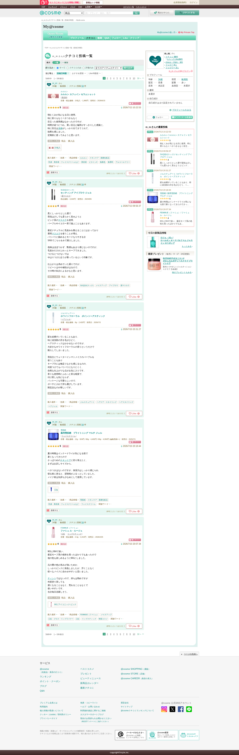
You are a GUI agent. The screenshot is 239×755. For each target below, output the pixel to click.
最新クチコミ (87, 687)
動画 (100, 38)
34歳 (160, 79)
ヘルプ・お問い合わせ (90, 707)
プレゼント (86, 673)
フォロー (116, 38)
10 (134, 78)
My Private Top (187, 32)
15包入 (57, 148)
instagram (164, 709)
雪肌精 (63, 430)
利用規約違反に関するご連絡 (93, 710)
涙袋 (60, 128)
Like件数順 (93, 73)
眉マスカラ (65, 196)
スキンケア (65, 460)
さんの (180, 71)
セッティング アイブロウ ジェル (76, 193)
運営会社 (125, 703)
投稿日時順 (62, 73)
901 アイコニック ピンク (65, 604)
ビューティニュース (90, 678)
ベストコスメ (141, 7)
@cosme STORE (133, 673)
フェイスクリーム (68, 436)
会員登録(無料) (179, 2)
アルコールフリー (123, 162)
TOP (43, 7)
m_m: (72, 56)
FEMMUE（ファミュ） (70, 528)
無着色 (102, 162)
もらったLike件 (175, 59)
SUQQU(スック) (67, 190)
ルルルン (64, 91)
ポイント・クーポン (50, 681)
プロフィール (77, 38)
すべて (62, 68)
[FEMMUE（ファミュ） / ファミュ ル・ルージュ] (53, 536)
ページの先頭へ (191, 654)
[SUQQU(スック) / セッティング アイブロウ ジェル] (53, 198)
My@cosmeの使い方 (166, 32)
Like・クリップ (131, 38)
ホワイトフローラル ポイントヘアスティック (83, 316)
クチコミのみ (75, 68)
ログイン (194, 2)
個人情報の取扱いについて (51, 710)
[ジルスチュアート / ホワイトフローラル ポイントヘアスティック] (53, 322)
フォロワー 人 (172, 68)
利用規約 (44, 707)
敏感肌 (184, 79)
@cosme (51, 670)
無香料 (110, 162)
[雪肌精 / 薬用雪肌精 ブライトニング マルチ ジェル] (53, 439)
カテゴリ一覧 (128, 7)
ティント (52, 578)
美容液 (64, 97)
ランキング (52, 7)
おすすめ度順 (78, 73)
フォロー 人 (171, 65)
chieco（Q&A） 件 (174, 62)
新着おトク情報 (93, 2)
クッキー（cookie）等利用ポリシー (55, 714)
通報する (52, 172)
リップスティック (74, 534)
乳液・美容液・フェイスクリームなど (63, 162)
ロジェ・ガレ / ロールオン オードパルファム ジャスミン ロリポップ (176, 240)
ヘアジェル (65, 319)
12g (56, 490)
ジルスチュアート (68, 313)
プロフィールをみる (181, 110)
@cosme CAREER (137, 678)
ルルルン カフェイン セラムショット (78, 94)
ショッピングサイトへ (135, 103)
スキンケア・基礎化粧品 (99, 158)
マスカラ (62, 220)
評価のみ (89, 68)
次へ (139, 78)
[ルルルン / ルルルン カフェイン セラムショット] (53, 100)
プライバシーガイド (48, 718)
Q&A (80, 7)
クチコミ (90, 38)
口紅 (63, 534)
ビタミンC (93, 162)
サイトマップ (127, 707)
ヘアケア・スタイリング (107, 402)
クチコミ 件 (172, 57)
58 (82, 86)
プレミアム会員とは (48, 703)
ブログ (72, 7)
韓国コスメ (103, 619)
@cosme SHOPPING (135, 669)
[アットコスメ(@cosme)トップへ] (50, 14)
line (189, 709)
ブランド (63, 7)
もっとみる (187, 246)
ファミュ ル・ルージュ (71, 530)
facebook (181, 709)
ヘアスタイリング (126, 402)
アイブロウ (113, 285)
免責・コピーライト (89, 703)
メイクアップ (101, 285)
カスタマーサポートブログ (92, 714)
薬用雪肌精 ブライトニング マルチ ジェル (81, 433)
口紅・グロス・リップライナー (60, 619)
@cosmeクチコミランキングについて (137, 710)
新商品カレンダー (89, 683)
